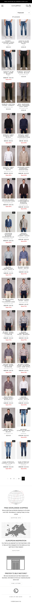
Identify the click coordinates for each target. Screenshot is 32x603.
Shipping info (16, 517)
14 (18, 478)
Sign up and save (16, 596)
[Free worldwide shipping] (16, 497)
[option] (16, 1)
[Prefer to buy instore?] (16, 563)
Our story (16, 550)
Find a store (16, 583)
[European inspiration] (16, 530)
